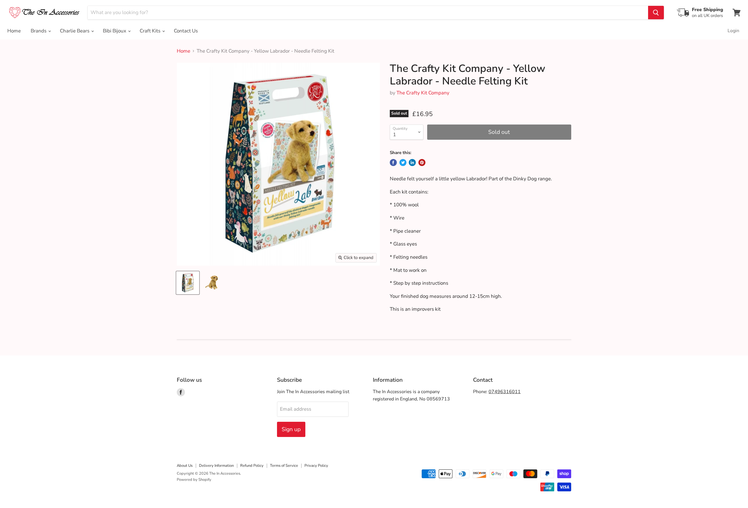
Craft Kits (151, 30)
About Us (185, 465)
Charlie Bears (75, 30)
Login (733, 30)
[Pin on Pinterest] (421, 162)
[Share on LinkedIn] (412, 162)
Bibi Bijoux (115, 30)
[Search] (656, 12)
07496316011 (505, 391)
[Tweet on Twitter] (402, 162)
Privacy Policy (316, 465)
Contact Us (186, 30)
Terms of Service (284, 465)
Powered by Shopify (194, 479)
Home (14, 30)
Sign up (291, 429)
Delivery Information (216, 465)
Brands (39, 30)
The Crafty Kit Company (422, 92)
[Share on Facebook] (393, 162)
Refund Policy (252, 465)
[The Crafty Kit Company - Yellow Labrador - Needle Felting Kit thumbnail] (187, 282)
